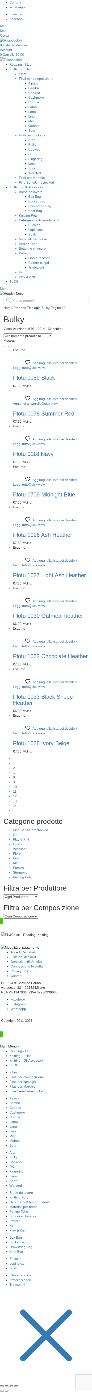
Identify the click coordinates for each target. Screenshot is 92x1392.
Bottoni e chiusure (32, 248)
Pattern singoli (39, 263)
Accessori (20, 849)
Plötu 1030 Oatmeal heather (48, 616)
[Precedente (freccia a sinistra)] (2, 1391)
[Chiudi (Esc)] (16, 1386)
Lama (32, 107)
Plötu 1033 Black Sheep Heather (43, 700)
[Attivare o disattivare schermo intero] (6, 1386)
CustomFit (20, 844)
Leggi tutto (21, 368)
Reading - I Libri (21, 64)
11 (15, 791)
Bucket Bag (36, 201)
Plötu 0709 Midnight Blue (44, 494)
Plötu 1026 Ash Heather (42, 535)
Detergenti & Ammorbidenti (39, 220)
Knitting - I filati (20, 69)
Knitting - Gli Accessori (26, 187)
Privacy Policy (21, 971)
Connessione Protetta (27, 966)
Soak (32, 234)
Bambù (33, 88)
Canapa (34, 93)
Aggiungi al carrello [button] (27, 403)
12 (15, 796)
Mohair (33, 126)
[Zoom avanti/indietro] (2, 1386)
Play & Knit (27, 277)
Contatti (16, 976)
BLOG (14, 281)
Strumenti (20, 872)
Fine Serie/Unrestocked (36, 182)
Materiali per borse (33, 239)
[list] (10, 346)
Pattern (24, 253)
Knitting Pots (28, 215)
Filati (16, 858)
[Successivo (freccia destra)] (6, 1391)
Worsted (34, 173)
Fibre (23, 74)
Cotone (33, 102)
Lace (32, 163)
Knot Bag (35, 211)
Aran (31, 140)
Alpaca (33, 83)
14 (15, 805)
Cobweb (34, 149)
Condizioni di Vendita (26, 961)
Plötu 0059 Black (34, 377)
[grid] (5, 346)
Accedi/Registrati (23, 952)
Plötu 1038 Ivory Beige (41, 743)
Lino (31, 116)
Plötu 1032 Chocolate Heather (50, 656)
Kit (21, 272)
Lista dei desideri (23, 957)
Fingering (35, 159)
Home (8, 308)
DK (30, 154)
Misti (31, 121)
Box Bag (34, 196)
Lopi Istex (35, 229)
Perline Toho (28, 244)
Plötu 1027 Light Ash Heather (49, 575)
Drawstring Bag (39, 206)
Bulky (32, 145)
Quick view (37, 368)
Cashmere (36, 97)
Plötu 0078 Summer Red (43, 413)
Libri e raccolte (39, 258)
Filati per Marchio (32, 178)
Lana (32, 112)
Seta (31, 130)
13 (15, 801)
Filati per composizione (36, 78)
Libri (16, 835)
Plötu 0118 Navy (33, 454)
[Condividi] (11, 1386)
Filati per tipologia (32, 135)
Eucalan (34, 225)
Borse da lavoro (30, 192)
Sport (32, 168)
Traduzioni (36, 267)
